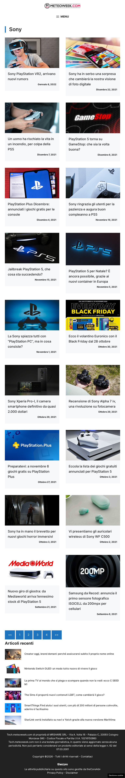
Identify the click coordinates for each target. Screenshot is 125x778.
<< (10, 634)
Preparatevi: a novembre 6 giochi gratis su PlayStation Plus (28, 471)
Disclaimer (72, 772)
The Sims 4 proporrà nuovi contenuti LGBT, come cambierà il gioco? (64, 694)
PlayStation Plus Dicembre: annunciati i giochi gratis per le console (31, 209)
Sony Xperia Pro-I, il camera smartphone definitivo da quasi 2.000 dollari (32, 406)
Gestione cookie (116, 775)
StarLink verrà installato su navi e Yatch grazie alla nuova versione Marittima (69, 719)
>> (56, 634)
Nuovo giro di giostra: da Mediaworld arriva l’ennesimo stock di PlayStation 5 (30, 596)
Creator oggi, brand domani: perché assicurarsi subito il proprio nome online (69, 653)
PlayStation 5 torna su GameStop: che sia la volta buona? (89, 144)
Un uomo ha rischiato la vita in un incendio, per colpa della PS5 (31, 144)
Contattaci (87, 756)
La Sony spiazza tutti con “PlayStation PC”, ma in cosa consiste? (29, 341)
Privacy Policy (55, 772)
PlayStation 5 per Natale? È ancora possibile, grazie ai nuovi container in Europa (89, 276)
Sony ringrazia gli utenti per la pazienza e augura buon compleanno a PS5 (91, 209)
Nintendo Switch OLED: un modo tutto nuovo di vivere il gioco (60, 668)
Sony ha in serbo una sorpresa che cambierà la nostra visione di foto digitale (92, 79)
